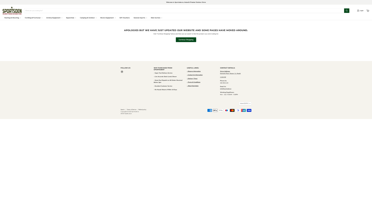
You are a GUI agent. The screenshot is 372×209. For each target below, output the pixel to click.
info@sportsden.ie (225, 89)
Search (122, 109)
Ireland (244, 103)
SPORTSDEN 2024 (126, 114)
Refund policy (142, 109)
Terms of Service (131, 109)
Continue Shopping (186, 40)
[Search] (346, 10)
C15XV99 (223, 77)
